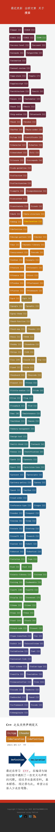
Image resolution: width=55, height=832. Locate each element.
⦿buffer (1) (16, 130)
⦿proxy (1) (39, 483)
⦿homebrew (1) (31, 344)
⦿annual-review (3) (20, 68)
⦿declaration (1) (33, 221)
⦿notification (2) (33, 452)
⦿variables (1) (34, 674)
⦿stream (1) (40, 575)
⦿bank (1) (15, 107)
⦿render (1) (16, 513)
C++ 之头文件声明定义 (22, 725)
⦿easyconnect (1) (19, 252)
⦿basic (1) (29, 107)
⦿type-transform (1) (20, 636)
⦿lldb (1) (38, 391)
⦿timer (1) (30, 605)
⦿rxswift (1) (16, 536)
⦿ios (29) (15, 360)
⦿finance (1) (16, 275)
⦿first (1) (32, 275)
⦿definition (35, 739)
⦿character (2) (18, 145)
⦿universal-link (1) (20, 659)
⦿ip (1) (42, 360)
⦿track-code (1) (18, 628)
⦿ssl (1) (26, 567)
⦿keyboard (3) (17, 375)
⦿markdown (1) (17, 421)
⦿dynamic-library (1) (33, 245)
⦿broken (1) (29, 122)
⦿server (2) (16, 544)
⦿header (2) (34, 329)
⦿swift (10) (16, 590)
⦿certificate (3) (33, 137)
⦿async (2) (15, 99)
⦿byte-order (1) (33, 130)
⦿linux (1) (31, 383)
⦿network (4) (37, 444)
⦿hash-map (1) (17, 329)
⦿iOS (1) (28, 352)
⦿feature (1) (16, 268)
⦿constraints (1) (19, 206)
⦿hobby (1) (15, 344)
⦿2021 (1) (15, 38)
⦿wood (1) (34, 697)
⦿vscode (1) (16, 690)
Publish (35, 812)
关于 (41, 8)
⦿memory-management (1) (22, 429)
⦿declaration (15, 739)
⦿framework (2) (34, 291)
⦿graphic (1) (32, 306)
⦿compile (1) (16, 191)
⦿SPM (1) (41, 38)
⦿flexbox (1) (16, 283)
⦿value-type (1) (38, 667)
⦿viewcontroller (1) (20, 682)
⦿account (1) (38, 45)
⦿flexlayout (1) (34, 283)
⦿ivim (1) (28, 367)
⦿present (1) (16, 475)
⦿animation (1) (18, 61)
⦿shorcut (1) (16, 552)
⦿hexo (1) (15, 337)
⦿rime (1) (30, 521)
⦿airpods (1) (16, 53)
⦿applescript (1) (19, 84)
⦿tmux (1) (28, 613)
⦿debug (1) (15, 222)
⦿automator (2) (32, 99)
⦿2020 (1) (29, 30)
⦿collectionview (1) (20, 183)
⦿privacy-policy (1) (20, 483)
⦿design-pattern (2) (20, 237)
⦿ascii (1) (37, 91)
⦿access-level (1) (19, 45)
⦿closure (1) (16, 160)
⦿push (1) (15, 490)
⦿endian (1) (16, 260)
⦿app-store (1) (18, 76)
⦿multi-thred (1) (19, 444)
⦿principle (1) (34, 475)
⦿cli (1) (34, 153)
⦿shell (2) (31, 544)
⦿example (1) (32, 260)
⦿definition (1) (18, 229)
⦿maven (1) (33, 421)
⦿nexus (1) (15, 452)
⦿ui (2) (38, 636)
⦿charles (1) (35, 145)
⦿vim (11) (39, 682)
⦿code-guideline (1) (20, 168)
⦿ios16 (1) (29, 360)
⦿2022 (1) (28, 38)
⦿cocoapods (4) (34, 160)
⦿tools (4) (30, 621)
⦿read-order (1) (18, 498)
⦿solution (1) (17, 559)
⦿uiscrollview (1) (33, 644)
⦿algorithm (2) (34, 53)
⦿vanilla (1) (16, 674)
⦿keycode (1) (34, 375)
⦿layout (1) (16, 383)
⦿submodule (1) (33, 582)
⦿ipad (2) (15, 367)
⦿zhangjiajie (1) (19, 713)
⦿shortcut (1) (33, 552)
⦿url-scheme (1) (18, 667)
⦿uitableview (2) (19, 651)
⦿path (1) (15, 460)
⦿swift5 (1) (31, 590)
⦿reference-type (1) (20, 506)
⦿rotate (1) (16, 529)
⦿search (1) (32, 536)
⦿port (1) (15, 467)
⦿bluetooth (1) (37, 114)
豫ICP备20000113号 (40, 809)
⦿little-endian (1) (20, 391)
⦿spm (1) (32, 559)
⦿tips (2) (15, 613)
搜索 (27, 13)
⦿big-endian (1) (18, 114)
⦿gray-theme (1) (18, 314)
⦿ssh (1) (14, 567)
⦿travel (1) (36, 628)
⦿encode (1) (37, 252)
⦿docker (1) (40, 237)
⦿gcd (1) (14, 298)
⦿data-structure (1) (33, 214)
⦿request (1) (32, 513)
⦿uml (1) (35, 651)
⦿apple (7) (34, 76)
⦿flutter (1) (16, 291)
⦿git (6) (26, 298)
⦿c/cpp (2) (15, 137)
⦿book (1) (15, 122)
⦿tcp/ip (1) (16, 598)
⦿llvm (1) (15, 398)
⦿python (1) (29, 490)
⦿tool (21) (15, 621)
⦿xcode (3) (36, 705)
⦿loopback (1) (17, 406)
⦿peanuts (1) (30, 460)
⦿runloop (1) (32, 529)
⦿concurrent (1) (18, 199)
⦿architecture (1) (19, 91)
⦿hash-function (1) (20, 321)
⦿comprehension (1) (36, 191)
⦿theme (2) (15, 605)
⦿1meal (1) (15, 30)
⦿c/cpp (11, 733)
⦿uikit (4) (15, 644)
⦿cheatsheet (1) (18, 153)
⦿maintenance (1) (31, 414)
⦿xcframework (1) (19, 705)
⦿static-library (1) (20, 575)
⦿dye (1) (14, 245)
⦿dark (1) (15, 214)
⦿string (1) (16, 582)
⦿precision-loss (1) (33, 467)
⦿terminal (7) (32, 598)
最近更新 (16, 8)
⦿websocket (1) (18, 697)
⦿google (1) (16, 306)
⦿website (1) (32, 690)
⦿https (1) (15, 352)
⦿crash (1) (36, 206)
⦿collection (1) (18, 176)
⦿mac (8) (14, 414)
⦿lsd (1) (32, 406)
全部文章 (30, 8)
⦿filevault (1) (34, 268)
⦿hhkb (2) (28, 337)
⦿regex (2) (39, 506)
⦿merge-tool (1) (18, 437)
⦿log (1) (27, 398)
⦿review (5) (16, 521)
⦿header (24, 733)
